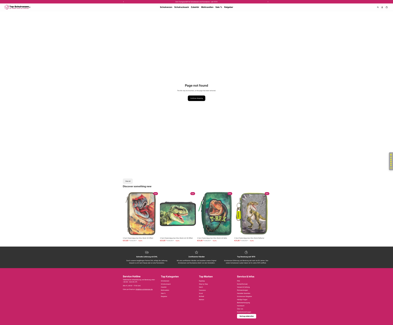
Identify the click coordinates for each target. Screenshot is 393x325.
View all (127, 181)
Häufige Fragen (242, 299)
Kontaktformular (242, 284)
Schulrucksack (166, 284)
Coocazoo (202, 290)
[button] (391, 161)
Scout (201, 293)
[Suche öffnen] (378, 7)
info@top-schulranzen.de (144, 289)
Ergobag (202, 281)
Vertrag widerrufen (246, 316)
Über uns (240, 309)
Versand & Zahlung (243, 287)
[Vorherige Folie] (126, 214)
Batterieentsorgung (243, 302)
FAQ (238, 281)
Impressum (240, 306)
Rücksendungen (242, 290)
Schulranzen (165, 281)
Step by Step (203, 284)
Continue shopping (196, 98)
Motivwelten (165, 290)
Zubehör (164, 287)
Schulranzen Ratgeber (244, 296)
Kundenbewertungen (244, 312)
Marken (201, 299)
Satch (201, 287)
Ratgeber (164, 296)
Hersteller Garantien (243, 293)
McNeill (201, 296)
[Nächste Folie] (156, 214)
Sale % (163, 293)
